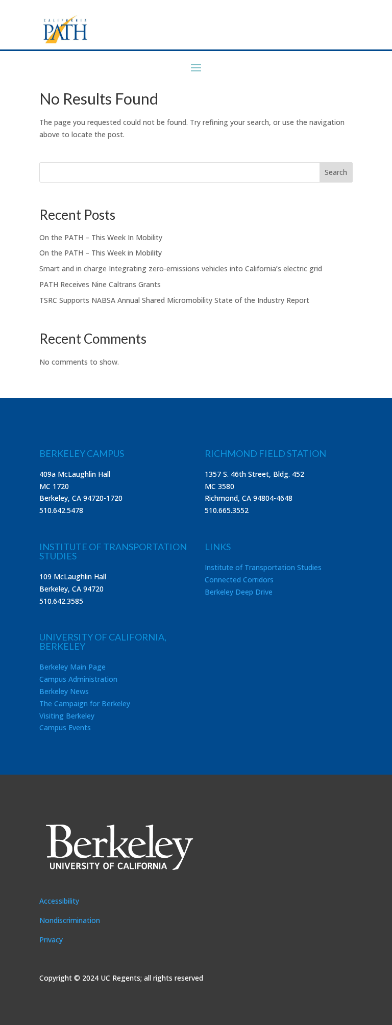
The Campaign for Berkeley (84, 703)
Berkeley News (64, 691)
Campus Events (65, 727)
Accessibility (59, 901)
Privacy (51, 939)
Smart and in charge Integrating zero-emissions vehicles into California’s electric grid (180, 268)
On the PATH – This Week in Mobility (100, 253)
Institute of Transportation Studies (263, 567)
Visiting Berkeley (66, 716)
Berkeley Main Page (72, 667)
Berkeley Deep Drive (239, 592)
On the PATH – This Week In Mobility (100, 237)
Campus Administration (78, 679)
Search (336, 172)
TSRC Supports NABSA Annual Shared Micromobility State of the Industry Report (174, 300)
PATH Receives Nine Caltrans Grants (100, 284)
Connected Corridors (239, 579)
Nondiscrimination (69, 920)
